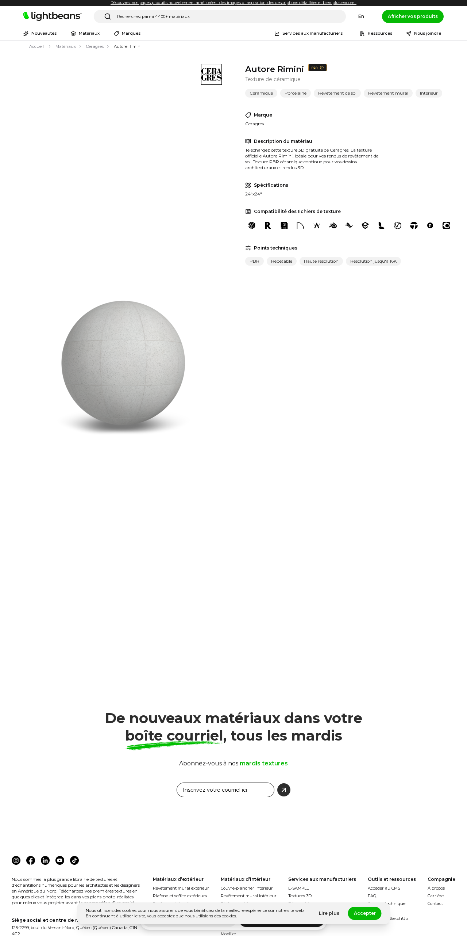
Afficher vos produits (413, 16)
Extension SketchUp (388, 918)
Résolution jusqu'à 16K (373, 261)
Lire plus (329, 913)
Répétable (281, 261)
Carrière (436, 895)
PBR (254, 261)
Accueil (36, 46)
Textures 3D (300, 895)
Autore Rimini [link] (128, 46)
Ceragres (95, 46)
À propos (436, 888)
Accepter (365, 913)
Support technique (386, 903)
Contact (435, 903)
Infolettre (377, 911)
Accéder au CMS (384, 888)
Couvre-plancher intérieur (247, 888)
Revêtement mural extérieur (181, 888)
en (361, 16)
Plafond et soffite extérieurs (180, 895)
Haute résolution (321, 261)
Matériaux (65, 46)
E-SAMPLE (298, 888)
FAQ (372, 895)
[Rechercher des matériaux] (107, 16)
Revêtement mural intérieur (249, 895)
